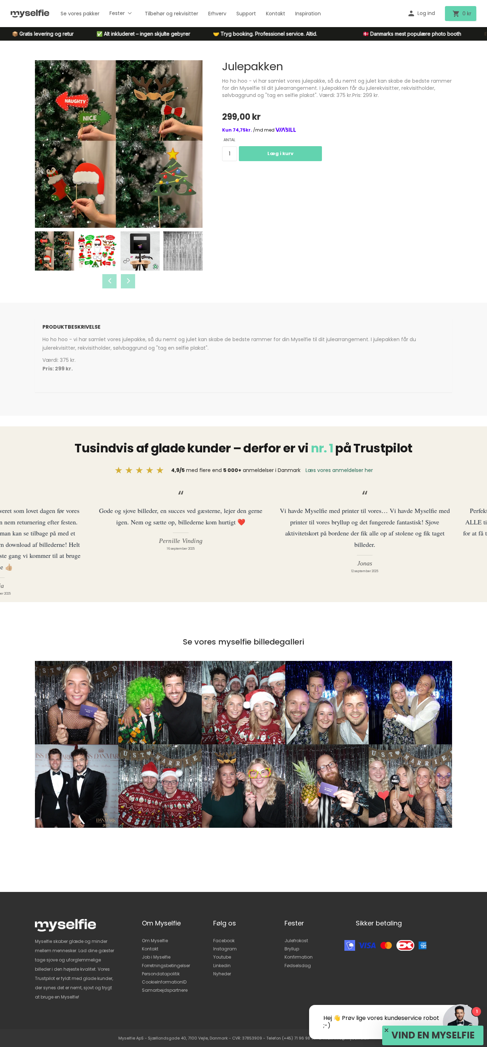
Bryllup (291, 949)
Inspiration (308, 13)
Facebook (224, 941)
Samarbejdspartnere (165, 990)
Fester (117, 13)
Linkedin (222, 966)
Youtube (222, 957)
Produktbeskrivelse (71, 326)
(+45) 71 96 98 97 (299, 1038)
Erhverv (217, 13)
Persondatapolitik (161, 974)
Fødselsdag (297, 966)
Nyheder (222, 974)
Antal (229, 140)
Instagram (225, 949)
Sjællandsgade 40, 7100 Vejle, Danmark (188, 1038)
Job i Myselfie (156, 957)
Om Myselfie (155, 941)
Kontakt (275, 13)
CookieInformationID (164, 982)
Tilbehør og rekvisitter (171, 13)
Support (246, 13)
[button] (432, 1035)
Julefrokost (296, 941)
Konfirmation (298, 957)
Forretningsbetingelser (166, 966)
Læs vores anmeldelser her (339, 470)
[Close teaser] (386, 1030)
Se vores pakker (80, 13)
